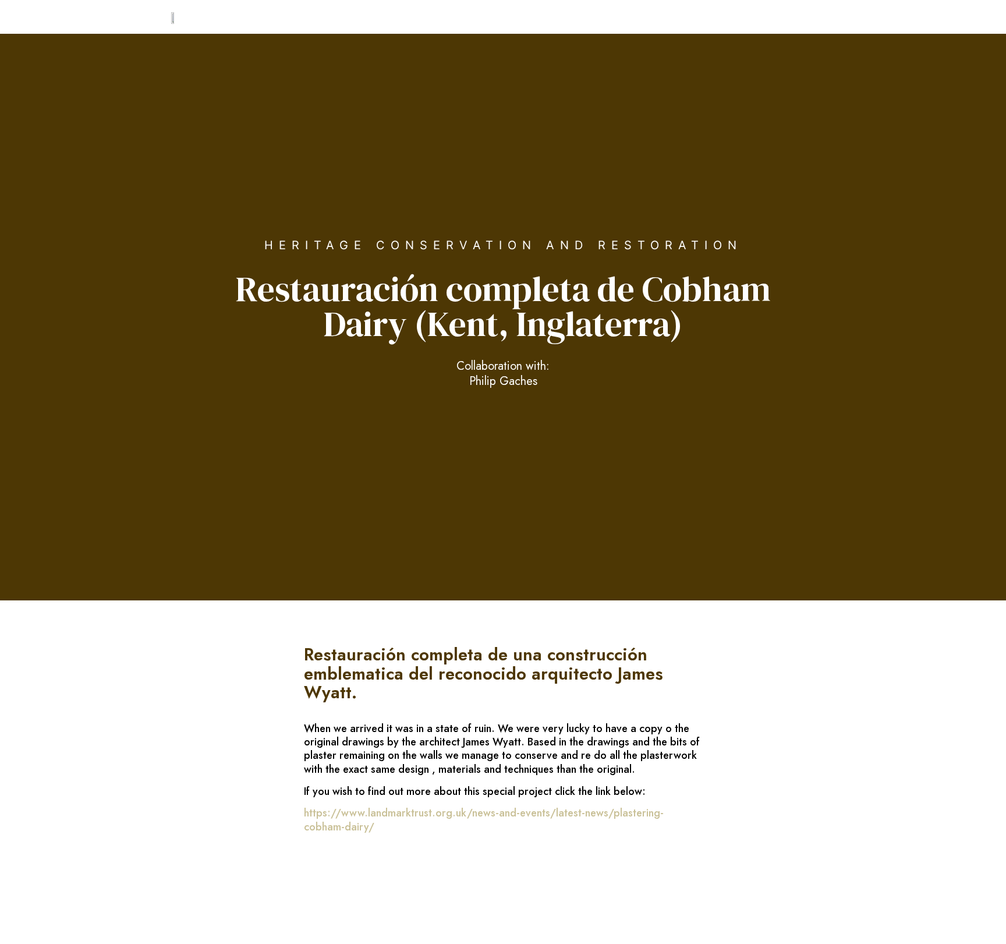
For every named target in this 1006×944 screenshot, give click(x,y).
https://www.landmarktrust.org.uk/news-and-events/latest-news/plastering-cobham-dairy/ (484, 819)
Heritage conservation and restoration (503, 245)
